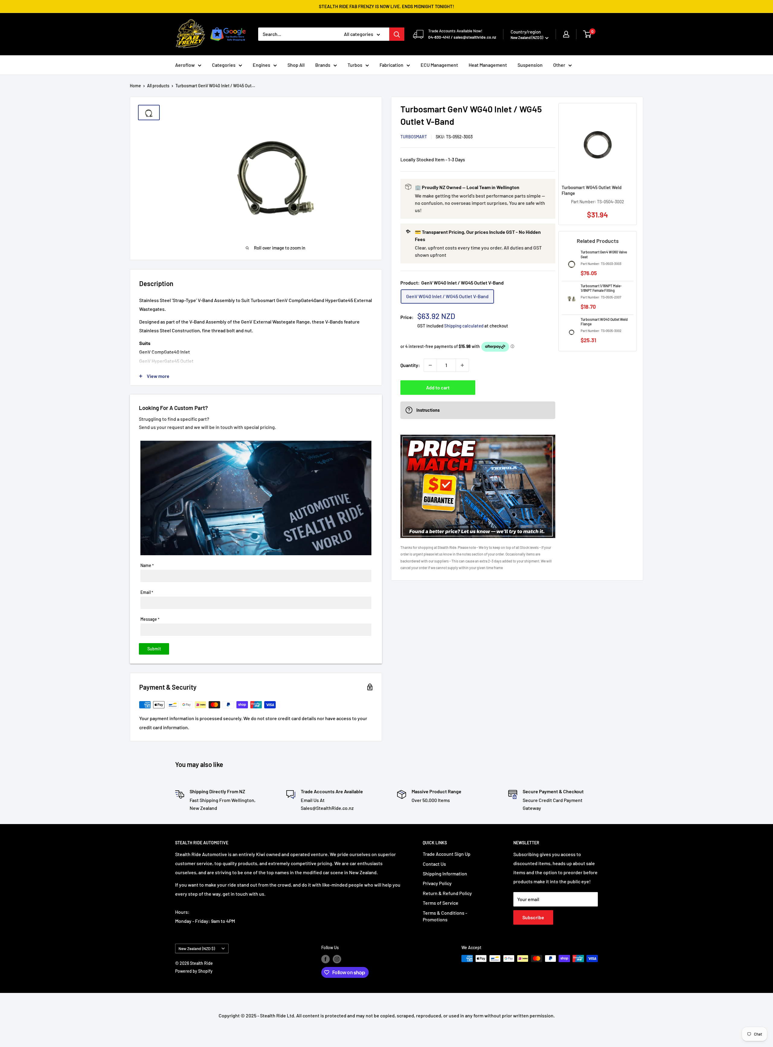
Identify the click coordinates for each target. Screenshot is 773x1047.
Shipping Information (445, 873)
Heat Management (488, 65)
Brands (322, 65)
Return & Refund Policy (447, 893)
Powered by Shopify (194, 971)
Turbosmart (413, 136)
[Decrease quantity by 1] (430, 365)
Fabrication (391, 65)
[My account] (566, 34)
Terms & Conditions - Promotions (445, 916)
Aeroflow (185, 65)
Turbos (355, 65)
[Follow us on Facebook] (325, 959)
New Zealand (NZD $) (196, 948)
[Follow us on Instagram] (337, 959)
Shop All (296, 65)
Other (559, 65)
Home (135, 85)
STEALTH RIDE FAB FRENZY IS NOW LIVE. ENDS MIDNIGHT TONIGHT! (386, 6)
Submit (154, 648)
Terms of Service (440, 903)
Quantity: (410, 365)
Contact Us (434, 864)
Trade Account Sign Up (446, 854)
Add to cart (438, 387)
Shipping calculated (463, 326)
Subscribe (533, 917)
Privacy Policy (437, 883)
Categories (224, 65)
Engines (261, 65)
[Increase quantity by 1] (462, 365)
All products (158, 85)
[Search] (396, 34)
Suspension (530, 65)
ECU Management (439, 65)
